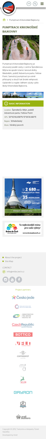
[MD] (23, 367)
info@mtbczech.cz (15, 272)
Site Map (9, 261)
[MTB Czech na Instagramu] (5, 280)
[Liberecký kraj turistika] (23, 197)
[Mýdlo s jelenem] (23, 379)
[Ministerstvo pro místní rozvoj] (23, 316)
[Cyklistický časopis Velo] (23, 344)
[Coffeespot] (23, 354)
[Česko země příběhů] (23, 325)
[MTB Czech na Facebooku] (19, 280)
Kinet (16, 435)
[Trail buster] (23, 417)
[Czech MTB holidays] (23, 404)
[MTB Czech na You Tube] (12, 280)
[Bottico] (23, 334)
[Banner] (23, 95)
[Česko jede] (23, 297)
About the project (13, 257)
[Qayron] (23, 392)
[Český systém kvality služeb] (23, 306)
